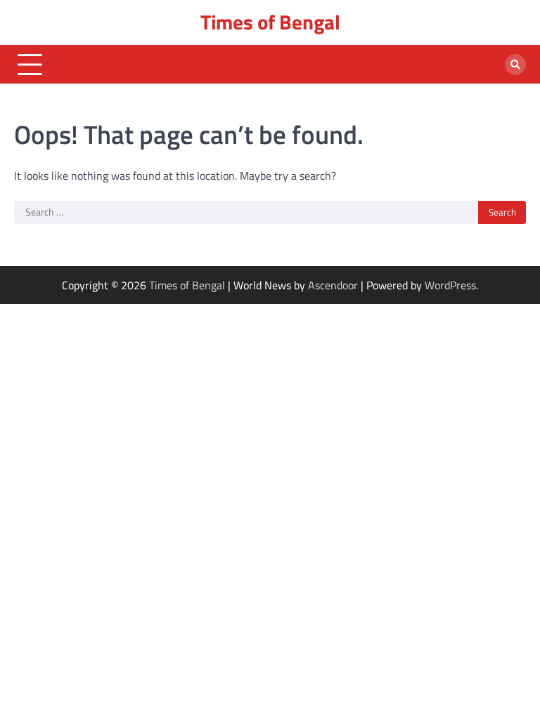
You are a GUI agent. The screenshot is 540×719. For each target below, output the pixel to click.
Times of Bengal (270, 22)
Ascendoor (333, 285)
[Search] (515, 64)
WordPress (450, 285)
